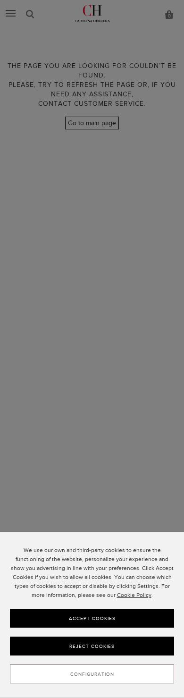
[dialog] (92, 615)
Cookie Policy (134, 595)
